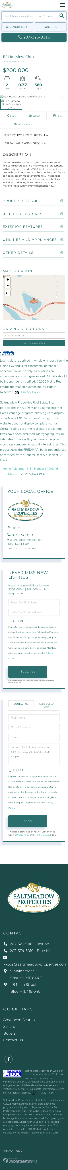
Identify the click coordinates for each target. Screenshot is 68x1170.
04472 (10, 474)
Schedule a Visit (46, 705)
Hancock (40, 469)
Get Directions (34, 343)
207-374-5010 (22, 535)
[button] (61, 16)
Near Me (52, 27)
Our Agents (29, 549)
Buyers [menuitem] (9, 1033)
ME (29, 469)
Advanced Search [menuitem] (19, 1020)
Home (7, 469)
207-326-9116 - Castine (29, 944)
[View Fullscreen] (7, 293)
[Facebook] (9, 1059)
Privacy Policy (30, 392)
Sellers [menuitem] (9, 1026)
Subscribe (28, 671)
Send (28, 821)
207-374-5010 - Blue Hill (30, 951)
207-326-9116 (36, 37)
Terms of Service (42, 834)
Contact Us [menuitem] (13, 1040)
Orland (53, 469)
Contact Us (14, 549)
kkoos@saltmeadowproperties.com (34, 964)
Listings (19, 469)
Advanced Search (19, 27)
